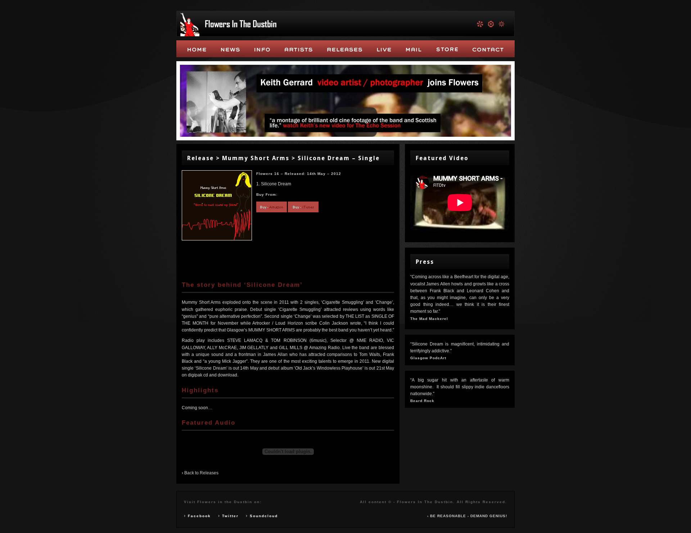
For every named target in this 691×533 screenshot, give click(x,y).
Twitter (230, 516)
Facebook (199, 516)
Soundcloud (264, 516)
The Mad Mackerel (429, 319)
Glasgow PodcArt (428, 358)
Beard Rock (422, 401)
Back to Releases (201, 472)
